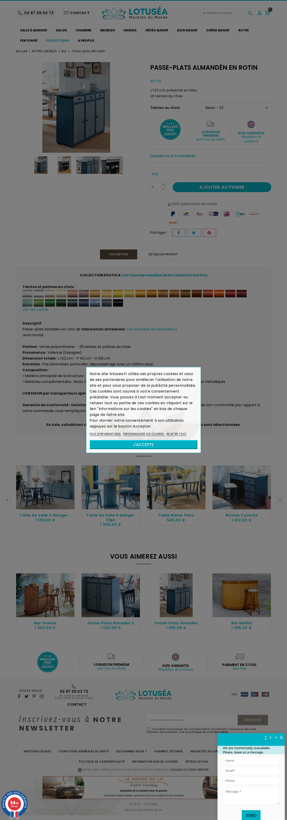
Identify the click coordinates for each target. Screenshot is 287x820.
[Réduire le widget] (276, 737)
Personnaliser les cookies (144, 434)
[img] (281, 737)
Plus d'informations (106, 434)
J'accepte (143, 444)
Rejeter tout (177, 434)
